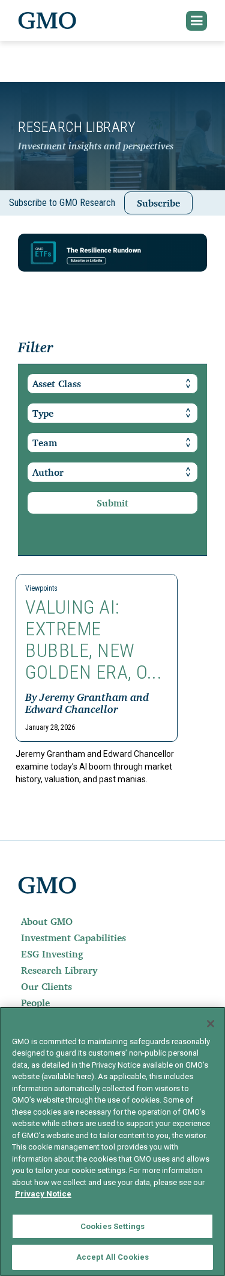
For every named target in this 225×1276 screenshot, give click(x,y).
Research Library (59, 970)
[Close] (210, 1023)
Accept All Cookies (112, 1257)
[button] (197, 21)
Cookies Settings (112, 1226)
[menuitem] (112, 921)
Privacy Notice (43, 1193)
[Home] (47, 20)
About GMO (47, 921)
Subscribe (158, 203)
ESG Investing (52, 954)
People (35, 1003)
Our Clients (46, 986)
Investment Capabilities (73, 938)
